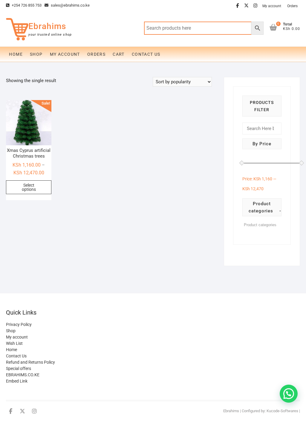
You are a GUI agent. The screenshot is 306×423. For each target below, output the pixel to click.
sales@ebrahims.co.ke (70, 5)
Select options (29, 187)
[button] (289, 394)
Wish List (14, 343)
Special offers (18, 368)
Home (16, 54)
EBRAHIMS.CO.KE (22, 374)
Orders (292, 6)
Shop (36, 54)
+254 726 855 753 (26, 5)
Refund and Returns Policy (30, 362)
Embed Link (16, 381)
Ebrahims (47, 26)
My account (271, 6)
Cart (119, 54)
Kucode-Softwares (282, 411)
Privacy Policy (19, 324)
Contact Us (146, 54)
